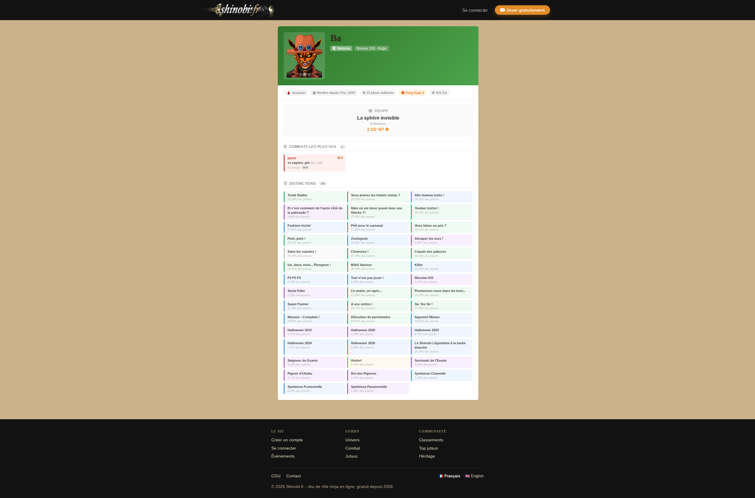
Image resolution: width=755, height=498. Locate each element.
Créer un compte (287, 440)
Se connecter (475, 10)
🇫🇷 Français (449, 476)
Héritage (427, 456)
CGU (275, 476)
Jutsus (351, 456)
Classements (431, 440)
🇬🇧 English (474, 476)
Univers (352, 440)
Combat (352, 448)
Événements (283, 456)
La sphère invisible (378, 117)
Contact (293, 476)
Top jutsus (428, 448)
